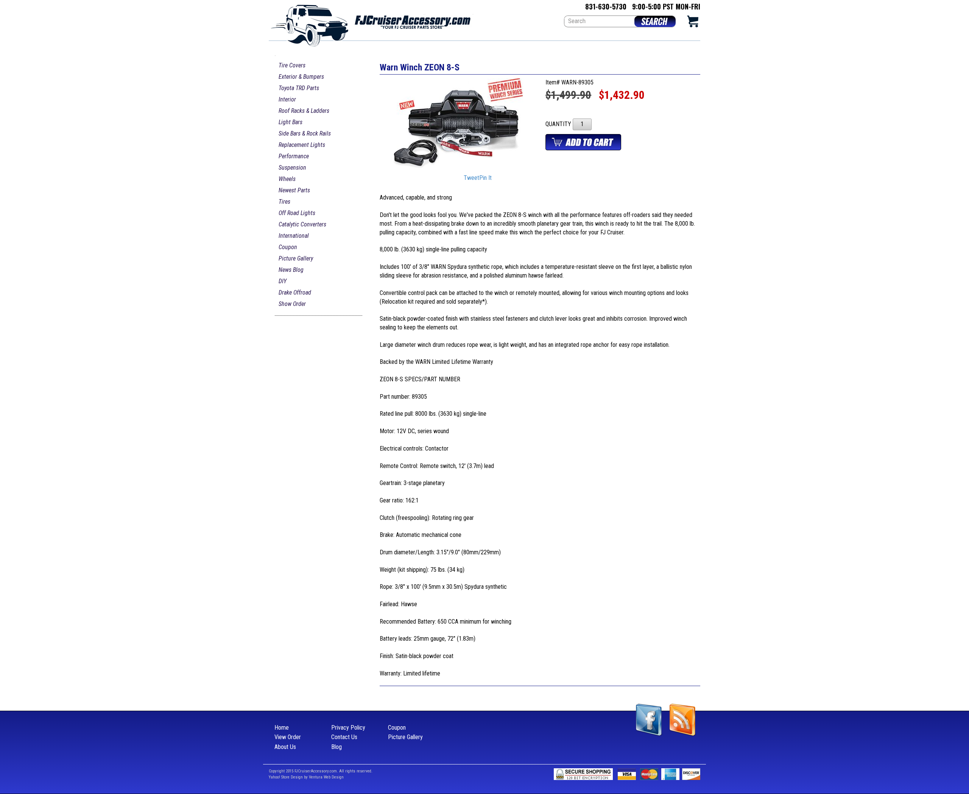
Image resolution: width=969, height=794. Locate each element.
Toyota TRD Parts (299, 88)
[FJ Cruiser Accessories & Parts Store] (371, 23)
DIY (283, 281)
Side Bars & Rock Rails (305, 133)
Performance (294, 156)
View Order (287, 737)
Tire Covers (292, 65)
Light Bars (290, 122)
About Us (285, 746)
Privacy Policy (348, 727)
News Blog (291, 269)
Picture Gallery (296, 258)
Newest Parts (294, 190)
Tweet (471, 178)
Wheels (287, 179)
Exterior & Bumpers (301, 76)
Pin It (485, 178)
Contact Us (344, 737)
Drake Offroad (295, 292)
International (294, 235)
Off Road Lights (297, 213)
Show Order (292, 303)
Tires (284, 201)
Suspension (292, 167)
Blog (336, 746)
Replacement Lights (302, 144)
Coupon (288, 247)
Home (281, 727)
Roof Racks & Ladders (304, 110)
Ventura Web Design (326, 777)
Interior (287, 99)
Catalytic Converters (302, 224)
